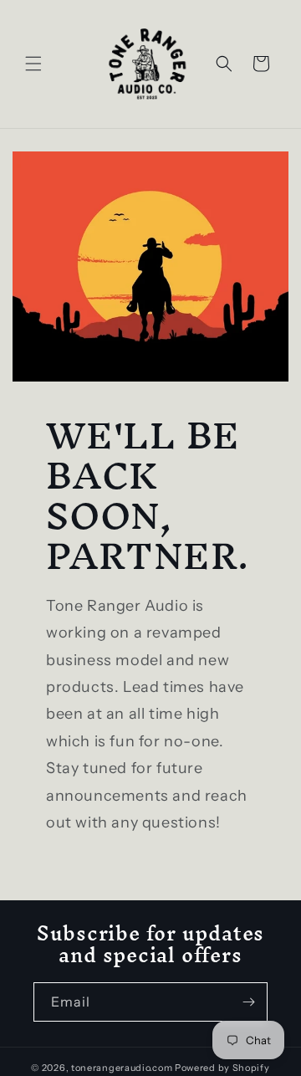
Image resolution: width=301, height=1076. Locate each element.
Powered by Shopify (222, 1067)
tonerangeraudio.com (121, 1067)
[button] (33, 63)
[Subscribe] (248, 1002)
